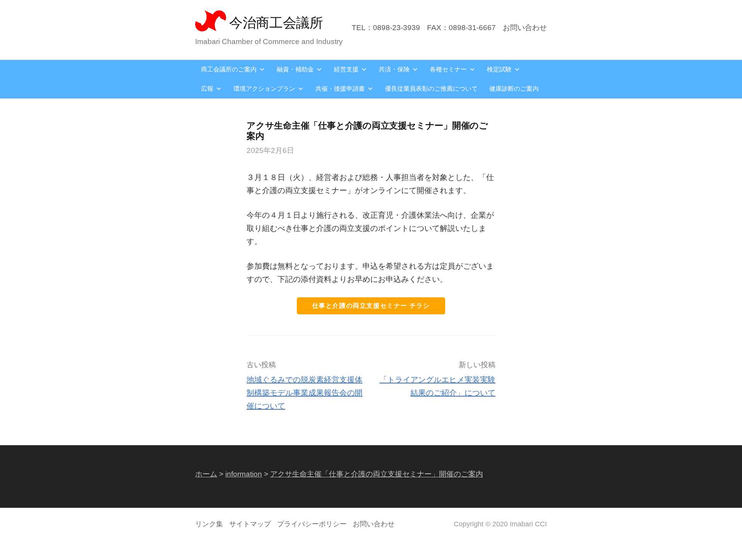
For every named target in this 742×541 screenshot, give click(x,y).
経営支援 (346, 69)
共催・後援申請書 (340, 88)
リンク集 (209, 524)
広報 (207, 88)
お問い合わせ (525, 28)
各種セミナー (448, 69)
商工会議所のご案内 (229, 69)
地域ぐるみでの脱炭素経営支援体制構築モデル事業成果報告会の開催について (304, 392)
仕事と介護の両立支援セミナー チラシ (371, 305)
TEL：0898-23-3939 (386, 28)
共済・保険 (394, 69)
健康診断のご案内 (514, 88)
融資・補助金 (295, 69)
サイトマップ (250, 524)
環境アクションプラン (264, 88)
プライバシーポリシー (312, 524)
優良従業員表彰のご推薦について (431, 88)
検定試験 (499, 69)
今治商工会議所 (276, 22)
